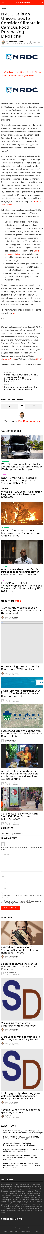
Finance (5, 489)
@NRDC (38, 359)
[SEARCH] (42, 2)
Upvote (9, 406)
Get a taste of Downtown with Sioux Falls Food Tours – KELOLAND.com (19, 816)
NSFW (4, 475)
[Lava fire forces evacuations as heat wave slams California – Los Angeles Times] (22, 513)
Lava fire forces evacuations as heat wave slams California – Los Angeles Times (20, 533)
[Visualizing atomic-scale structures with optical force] (22, 999)
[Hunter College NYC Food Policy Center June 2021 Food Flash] (22, 642)
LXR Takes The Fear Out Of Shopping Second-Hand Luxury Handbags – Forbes (19, 950)
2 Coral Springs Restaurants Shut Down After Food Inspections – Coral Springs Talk (20, 693)
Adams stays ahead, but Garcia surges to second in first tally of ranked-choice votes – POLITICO (20, 572)
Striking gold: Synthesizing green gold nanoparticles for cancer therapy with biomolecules (21, 1096)
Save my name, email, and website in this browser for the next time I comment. (21, 896)
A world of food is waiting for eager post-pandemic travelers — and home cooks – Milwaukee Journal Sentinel (21, 775)
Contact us (37, 1231)
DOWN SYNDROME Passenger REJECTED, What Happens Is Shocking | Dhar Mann (19, 480)
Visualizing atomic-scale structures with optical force (18, 1024)
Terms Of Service (26, 1231)
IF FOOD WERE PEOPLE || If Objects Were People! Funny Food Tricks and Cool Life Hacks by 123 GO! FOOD (21, 587)
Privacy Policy (14, 1231)
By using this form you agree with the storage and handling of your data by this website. (22, 902)
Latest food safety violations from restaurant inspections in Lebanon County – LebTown (22, 733)
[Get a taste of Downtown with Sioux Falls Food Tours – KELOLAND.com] (22, 799)
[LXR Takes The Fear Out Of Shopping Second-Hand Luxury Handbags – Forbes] (22, 933)
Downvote (33, 406)
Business (5, 461)
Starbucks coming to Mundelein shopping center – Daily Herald (20, 1038)
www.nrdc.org (9, 359)
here (15, 313)
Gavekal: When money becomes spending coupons (20, 1111)
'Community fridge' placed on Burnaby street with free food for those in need (21, 610)
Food (18, 601)
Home (5, 1231)
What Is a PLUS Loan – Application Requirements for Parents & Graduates (21, 494)
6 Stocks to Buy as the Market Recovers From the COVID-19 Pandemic (19, 966)
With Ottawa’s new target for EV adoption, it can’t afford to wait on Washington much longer (22, 467)
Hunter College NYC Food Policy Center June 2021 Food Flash (20, 668)
